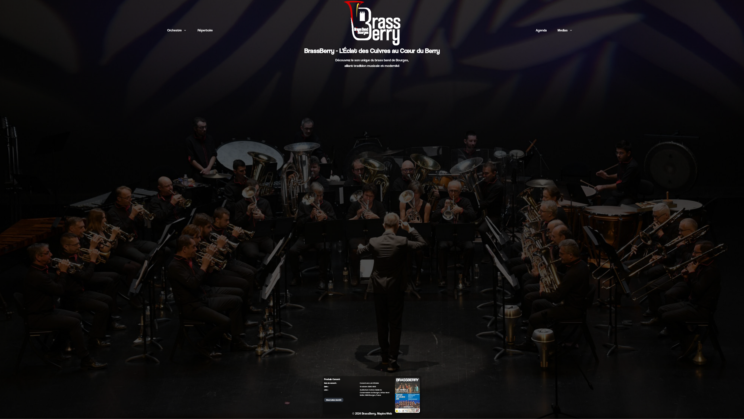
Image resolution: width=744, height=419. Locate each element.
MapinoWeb (384, 413)
